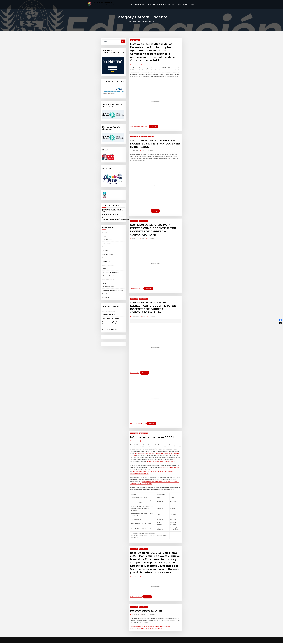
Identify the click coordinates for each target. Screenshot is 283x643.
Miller (143, 64)
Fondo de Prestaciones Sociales (110, 272)
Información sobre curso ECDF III (153, 437)
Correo (179, 4)
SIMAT (185, 4)
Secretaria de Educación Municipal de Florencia (150, 640)
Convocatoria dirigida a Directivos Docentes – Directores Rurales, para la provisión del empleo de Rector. (113, 324)
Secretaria (151, 4)
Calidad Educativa (107, 240)
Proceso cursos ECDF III (146, 610)
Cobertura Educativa (107, 254)
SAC (173, 4)
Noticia (104, 283)
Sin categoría (105, 297)
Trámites (191, 4)
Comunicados (106, 258)
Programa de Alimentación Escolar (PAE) (113, 290)
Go (123, 41)
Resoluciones (105, 294)
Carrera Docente (106, 243)
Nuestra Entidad (139, 4)
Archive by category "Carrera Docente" (144, 21)
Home (129, 21)
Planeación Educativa (108, 287)
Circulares (105, 247)
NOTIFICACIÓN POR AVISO (109, 329)
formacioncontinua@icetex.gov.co (169, 467)
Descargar (153, 126)
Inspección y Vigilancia (108, 279)
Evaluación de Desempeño (109, 265)
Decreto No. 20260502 (108, 311)
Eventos (104, 268)
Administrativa (106, 232)
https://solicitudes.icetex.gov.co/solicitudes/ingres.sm (160, 461)
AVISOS (104, 236)
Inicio (130, 4)
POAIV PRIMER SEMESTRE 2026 (110, 318)
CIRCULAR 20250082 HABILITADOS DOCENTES (140, 211)
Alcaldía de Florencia (103, 3)
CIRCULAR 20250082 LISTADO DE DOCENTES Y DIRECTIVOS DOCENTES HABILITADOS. (155, 143)
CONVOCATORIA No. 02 (108, 314)
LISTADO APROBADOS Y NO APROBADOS (139, 126)
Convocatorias (106, 261)
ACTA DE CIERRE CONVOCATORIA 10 (138, 423)
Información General (107, 276)
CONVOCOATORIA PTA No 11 (136, 288)
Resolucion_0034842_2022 (136, 596)
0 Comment (152, 64)
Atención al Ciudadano (163, 4)
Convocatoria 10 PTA (134, 372)
